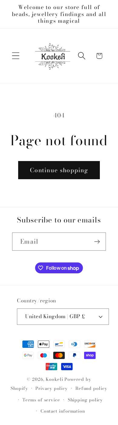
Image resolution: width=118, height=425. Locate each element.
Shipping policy (85, 400)
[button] (15, 55)
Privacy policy (51, 388)
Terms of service (41, 400)
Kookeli (54, 379)
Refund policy (91, 388)
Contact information (63, 411)
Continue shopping (59, 170)
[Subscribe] (97, 241)
